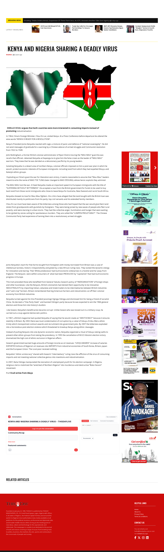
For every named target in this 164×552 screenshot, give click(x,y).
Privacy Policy (139, 514)
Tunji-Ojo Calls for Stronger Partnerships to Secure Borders (82, 28)
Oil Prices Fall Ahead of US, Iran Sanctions (50, 27)
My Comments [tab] (94, 420)
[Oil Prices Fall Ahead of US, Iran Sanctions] (35, 29)
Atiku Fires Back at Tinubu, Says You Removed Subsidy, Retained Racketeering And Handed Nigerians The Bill (66, 20)
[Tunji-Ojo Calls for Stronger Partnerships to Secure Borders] (67, 29)
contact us (140, 534)
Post (115, 435)
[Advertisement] (62, 395)
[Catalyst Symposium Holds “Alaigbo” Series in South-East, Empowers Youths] (130, 29)
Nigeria (9, 55)
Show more (11, 442)
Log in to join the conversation (43, 429)
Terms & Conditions (141, 516)
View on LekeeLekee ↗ (111, 416)
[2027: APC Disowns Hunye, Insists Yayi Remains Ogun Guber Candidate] (99, 29)
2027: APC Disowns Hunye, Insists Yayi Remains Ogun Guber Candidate (113, 28)
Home (136, 509)
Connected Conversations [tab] (107, 420)
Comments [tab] (85, 420)
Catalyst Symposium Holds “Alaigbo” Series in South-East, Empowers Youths (145, 28)
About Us (137, 512)
